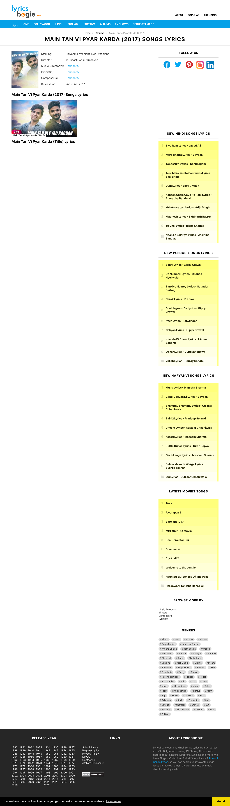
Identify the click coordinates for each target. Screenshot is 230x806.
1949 (39, 753)
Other (207, 686)
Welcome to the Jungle (181, 567)
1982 (47, 766)
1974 (47, 762)
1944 (64, 750)
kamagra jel (64, 727)
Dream (211, 663)
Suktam (165, 714)
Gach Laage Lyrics (190, 455)
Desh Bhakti (182, 663)
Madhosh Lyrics (188, 216)
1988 (31, 769)
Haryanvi (89, 24)
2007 (55, 775)
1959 (55, 756)
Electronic (166, 667)
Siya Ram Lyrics (183, 145)
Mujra (195, 686)
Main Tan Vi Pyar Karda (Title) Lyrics (43, 141)
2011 (22, 778)
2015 (55, 778)
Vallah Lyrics (185, 361)
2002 (15, 775)
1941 (39, 750)
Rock (180, 700)
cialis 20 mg (7, 727)
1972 (31, 762)
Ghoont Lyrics (189, 427)
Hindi (58, 24)
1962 (14, 759)
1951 (55, 753)
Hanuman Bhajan (190, 644)
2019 (23, 781)
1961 (71, 756)
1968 (64, 759)
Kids (183, 681)
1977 (71, 762)
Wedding (166, 709)
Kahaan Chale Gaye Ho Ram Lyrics (189, 196)
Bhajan (203, 639)
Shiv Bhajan (183, 709)
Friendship (167, 672)
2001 (72, 772)
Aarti (177, 639)
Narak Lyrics (180, 299)
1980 (31, 766)
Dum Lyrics (182, 185)
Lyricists (163, 618)
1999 (55, 772)
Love (204, 681)
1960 (64, 756)
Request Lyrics (143, 24)
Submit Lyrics (90, 747)
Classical (166, 658)
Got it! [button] (221, 801)
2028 (47, 785)
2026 (15, 785)
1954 (15, 756)
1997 (39, 772)
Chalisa (206, 649)
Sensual (166, 705)
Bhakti (165, 639)
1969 (72, 759)
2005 (39, 775)
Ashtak (189, 639)
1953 (72, 753)
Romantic (194, 700)
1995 (23, 772)
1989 (39, 769)
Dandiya (166, 663)
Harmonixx (72, 66)
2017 (71, 778)
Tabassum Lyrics (186, 164)
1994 (15, 772)
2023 (55, 781)
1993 (72, 769)
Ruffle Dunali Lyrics (187, 446)
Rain (202, 695)
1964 (31, 759)
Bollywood (42, 24)
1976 (63, 762)
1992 (63, 769)
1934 (47, 747)
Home (25, 24)
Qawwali (189, 695)
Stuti (212, 709)
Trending (210, 15)
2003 (23, 775)
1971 (22, 762)
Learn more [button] (113, 801)
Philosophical (180, 691)
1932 (31, 747)
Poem (209, 691)
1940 (31, 750)
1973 (39, 762)
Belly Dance (196, 658)
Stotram (199, 709)
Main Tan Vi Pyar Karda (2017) (29, 135)
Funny (181, 672)
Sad (207, 700)
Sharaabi (180, 705)
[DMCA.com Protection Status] (93, 775)
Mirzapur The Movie (179, 531)
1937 (72, 747)
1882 (14, 747)
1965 (39, 759)
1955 (23, 756)
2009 (72, 775)
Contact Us (88, 759)
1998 (47, 772)
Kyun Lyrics (181, 321)
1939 (23, 750)
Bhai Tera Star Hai (177, 540)
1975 (55, 762)
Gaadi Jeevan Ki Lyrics (187, 396)
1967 (55, 759)
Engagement (184, 667)
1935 (55, 747)
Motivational (180, 686)
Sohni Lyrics (183, 264)
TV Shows (121, 24)
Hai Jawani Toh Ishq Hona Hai (185, 586)
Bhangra (196, 653)
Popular (193, 15)
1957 (39, 756)
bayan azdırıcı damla (33, 727)
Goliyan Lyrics (185, 330)
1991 (55, 769)
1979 (23, 766)
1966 (47, 759)
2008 (64, 775)
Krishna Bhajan (169, 649)
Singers (162, 612)
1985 (72, 766)
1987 (23, 769)
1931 (22, 747)
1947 (23, 753)
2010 (14, 778)
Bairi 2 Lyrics (186, 418)
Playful (196, 691)
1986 (15, 769)
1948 (31, 753)
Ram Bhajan (189, 649)
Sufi (207, 705)
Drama (198, 663)
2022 (47, 781)
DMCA (86, 756)
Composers (165, 615)
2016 (63, 778)
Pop (163, 695)
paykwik (51, 727)
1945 (72, 750)
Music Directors (167, 609)
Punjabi (73, 24)
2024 (64, 781)
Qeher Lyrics (185, 351)
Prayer (175, 695)
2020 (31, 781)
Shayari (195, 705)
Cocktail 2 (172, 558)
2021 (39, 781)
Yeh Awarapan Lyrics (188, 207)
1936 (64, 747)
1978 (14, 766)
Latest (178, 15)
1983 (55, 766)
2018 (14, 781)
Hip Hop (189, 677)
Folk (213, 667)
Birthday (212, 653)
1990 (47, 769)
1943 (55, 750)
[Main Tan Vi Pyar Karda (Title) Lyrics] (44, 118)
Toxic (169, 503)
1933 (39, 747)
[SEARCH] (216, 24)
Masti (164, 686)
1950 (47, 753)
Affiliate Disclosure (93, 762)
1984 (64, 766)
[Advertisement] (188, 100)
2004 (31, 775)
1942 (47, 750)
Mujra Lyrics (186, 387)
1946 (15, 753)
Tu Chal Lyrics (185, 225)
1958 (47, 756)
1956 (31, 756)
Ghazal (194, 672)
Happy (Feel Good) (170, 677)
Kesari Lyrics (186, 437)
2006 (47, 775)
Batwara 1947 (175, 521)
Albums (105, 24)
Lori (193, 681)
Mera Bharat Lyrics (184, 154)
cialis (17, 727)
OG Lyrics (186, 477)
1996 (31, 772)
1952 (63, 753)
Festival (200, 667)
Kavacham (167, 653)
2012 (31, 778)
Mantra (182, 653)
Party (164, 691)
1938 (15, 750)
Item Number (168, 681)
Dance (181, 658)
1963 (23, 759)
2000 (64, 772)
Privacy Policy (90, 753)
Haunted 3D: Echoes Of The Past (187, 576)
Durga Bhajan (168, 644)
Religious (166, 700)
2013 (39, 778)
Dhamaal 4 (173, 549)
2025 (72, 781)
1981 (39, 766)
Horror (203, 677)
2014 (47, 778)
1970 (14, 762)
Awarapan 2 (173, 512)
